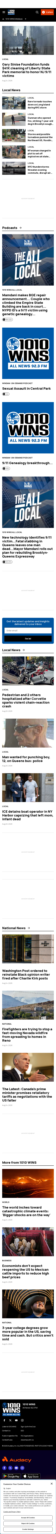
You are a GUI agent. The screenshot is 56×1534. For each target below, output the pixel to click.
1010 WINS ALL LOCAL (12, 290)
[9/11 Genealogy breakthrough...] (28, 427)
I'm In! (28, 638)
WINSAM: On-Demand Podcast (17, 383)
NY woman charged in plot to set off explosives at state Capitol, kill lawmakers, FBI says (40, 156)
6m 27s (8, 562)
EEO (22, 1431)
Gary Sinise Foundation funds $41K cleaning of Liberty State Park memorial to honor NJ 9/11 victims (26, 70)
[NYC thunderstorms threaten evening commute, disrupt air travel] (14, 168)
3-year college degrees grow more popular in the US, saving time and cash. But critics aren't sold (27, 1333)
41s (7, 394)
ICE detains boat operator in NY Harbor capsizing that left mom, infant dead (27, 815)
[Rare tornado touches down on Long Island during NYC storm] (14, 103)
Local (5, 59)
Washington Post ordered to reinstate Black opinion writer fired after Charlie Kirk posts (26, 974)
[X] (10, 1420)
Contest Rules (7, 1440)
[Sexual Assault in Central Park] (28, 353)
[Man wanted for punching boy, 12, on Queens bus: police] (28, 733)
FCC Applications (27, 1436)
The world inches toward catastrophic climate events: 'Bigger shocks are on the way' (26, 1211)
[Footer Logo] (28, 1460)
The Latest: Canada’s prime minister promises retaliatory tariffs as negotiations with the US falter (27, 1094)
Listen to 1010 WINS (9, 1427)
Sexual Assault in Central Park (26, 388)
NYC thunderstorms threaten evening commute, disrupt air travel (39, 171)
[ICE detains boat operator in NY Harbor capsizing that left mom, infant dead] (28, 787)
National (7, 1024)
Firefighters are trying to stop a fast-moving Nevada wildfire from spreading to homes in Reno (27, 1035)
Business (6, 1261)
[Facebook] (4, 1420)
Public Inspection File (10, 1436)
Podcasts (9, 228)
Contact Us (6, 1431)
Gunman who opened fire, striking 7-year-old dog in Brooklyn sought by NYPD (40, 122)
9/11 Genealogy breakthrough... (27, 463)
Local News (11, 650)
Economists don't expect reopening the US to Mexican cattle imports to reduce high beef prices (25, 1271)
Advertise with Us (27, 1440)
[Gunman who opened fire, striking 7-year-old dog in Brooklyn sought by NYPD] (14, 119)
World (5, 1202)
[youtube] (16, 1420)
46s (7, 468)
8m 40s (9, 319)
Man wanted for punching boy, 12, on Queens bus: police (26, 759)
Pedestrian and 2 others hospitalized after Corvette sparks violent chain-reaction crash (25, 700)
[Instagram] (22, 1420)
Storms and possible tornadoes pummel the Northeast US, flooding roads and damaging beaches (40, 140)
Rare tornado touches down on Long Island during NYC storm (40, 104)
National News (14, 928)
